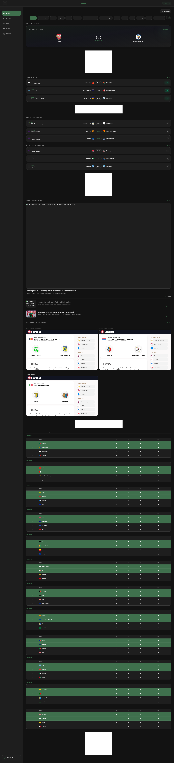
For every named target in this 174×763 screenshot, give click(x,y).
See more (169, 77)
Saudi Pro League (159, 18)
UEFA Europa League (106, 18)
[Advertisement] (98, 61)
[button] (169, 17)
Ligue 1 (61, 18)
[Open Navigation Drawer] (5, 3)
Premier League (43, 18)
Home (8, 13)
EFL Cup (125, 18)
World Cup (140, 18)
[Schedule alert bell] (168, 131)
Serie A (69, 18)
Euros (132, 18)
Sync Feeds (167, 11)
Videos (8, 28)
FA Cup (117, 18)
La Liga (53, 18)
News (7, 23)
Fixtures (8, 18)
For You (33, 18)
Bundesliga (77, 18)
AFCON (149, 18)
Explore (8, 33)
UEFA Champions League (90, 18)
